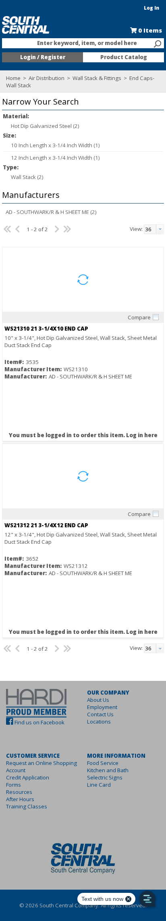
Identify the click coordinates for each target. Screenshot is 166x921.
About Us (98, 699)
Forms (13, 784)
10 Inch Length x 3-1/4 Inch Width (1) (55, 145)
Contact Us (100, 714)
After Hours (20, 799)
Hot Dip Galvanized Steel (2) (45, 126)
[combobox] (83, 43)
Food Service (102, 763)
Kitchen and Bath (108, 770)
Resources (19, 792)
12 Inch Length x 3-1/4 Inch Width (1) (55, 157)
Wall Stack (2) (27, 177)
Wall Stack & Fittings (96, 78)
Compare (139, 317)
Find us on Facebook (39, 722)
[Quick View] (83, 279)
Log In (151, 7)
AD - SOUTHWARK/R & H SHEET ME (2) (51, 212)
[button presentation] (160, 229)
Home (13, 78)
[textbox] (79, 43)
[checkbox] (155, 317)
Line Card (99, 784)
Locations (99, 721)
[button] (81, 102)
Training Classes (26, 806)
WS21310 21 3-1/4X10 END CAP (46, 328)
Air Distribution (46, 78)
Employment (102, 707)
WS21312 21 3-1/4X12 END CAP (46, 525)
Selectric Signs (104, 777)
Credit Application (27, 777)
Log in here (142, 435)
